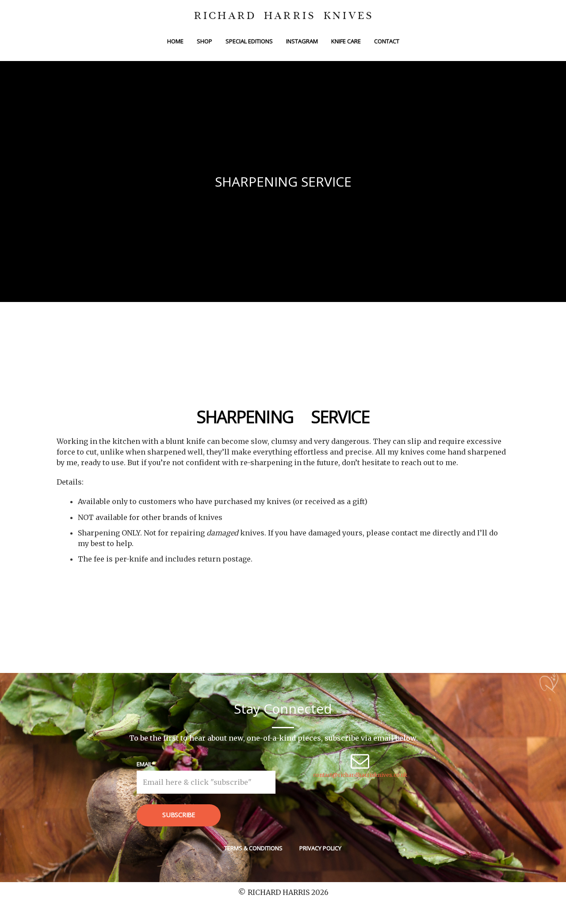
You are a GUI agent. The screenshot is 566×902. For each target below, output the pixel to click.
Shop (204, 41)
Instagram (302, 41)
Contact (386, 41)
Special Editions (249, 41)
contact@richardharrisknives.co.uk (360, 775)
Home (175, 41)
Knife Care (346, 41)
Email (144, 764)
